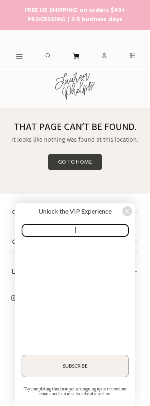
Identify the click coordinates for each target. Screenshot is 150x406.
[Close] (127, 211)
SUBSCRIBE (75, 366)
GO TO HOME (75, 162)
